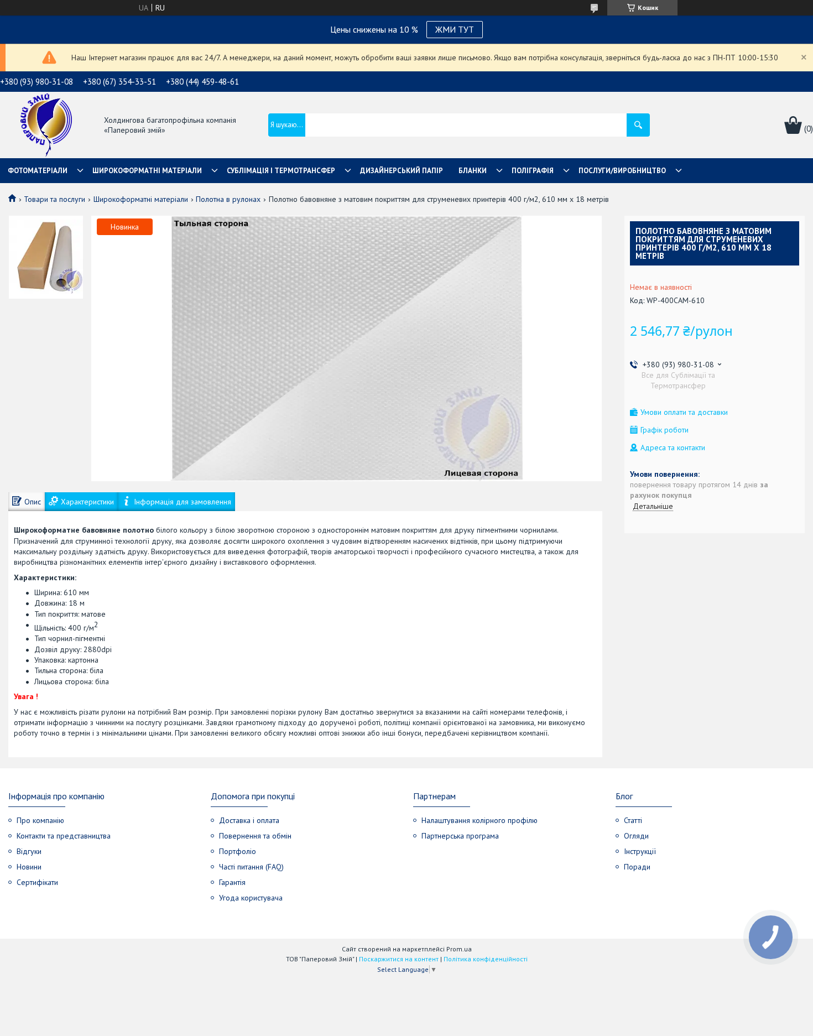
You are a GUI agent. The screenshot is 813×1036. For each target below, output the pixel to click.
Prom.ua (459, 949)
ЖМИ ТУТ (454, 29)
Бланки (472, 170)
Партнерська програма (460, 836)
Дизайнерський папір (401, 170)
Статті (633, 820)
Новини (29, 867)
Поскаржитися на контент (399, 959)
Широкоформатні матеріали (147, 170)
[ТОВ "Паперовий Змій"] (46, 125)
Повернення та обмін (255, 836)
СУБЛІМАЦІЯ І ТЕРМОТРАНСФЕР (281, 170)
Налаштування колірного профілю (479, 820)
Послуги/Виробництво (622, 170)
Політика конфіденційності (486, 959)
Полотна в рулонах (228, 199)
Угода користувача (251, 898)
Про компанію (40, 820)
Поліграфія (533, 170)
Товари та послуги (54, 199)
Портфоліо (237, 851)
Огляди (636, 836)
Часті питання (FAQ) (251, 867)
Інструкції (640, 851)
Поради (637, 867)
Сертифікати (37, 882)
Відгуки (29, 851)
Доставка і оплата (249, 820)
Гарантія (232, 882)
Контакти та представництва (64, 836)
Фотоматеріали (37, 170)
